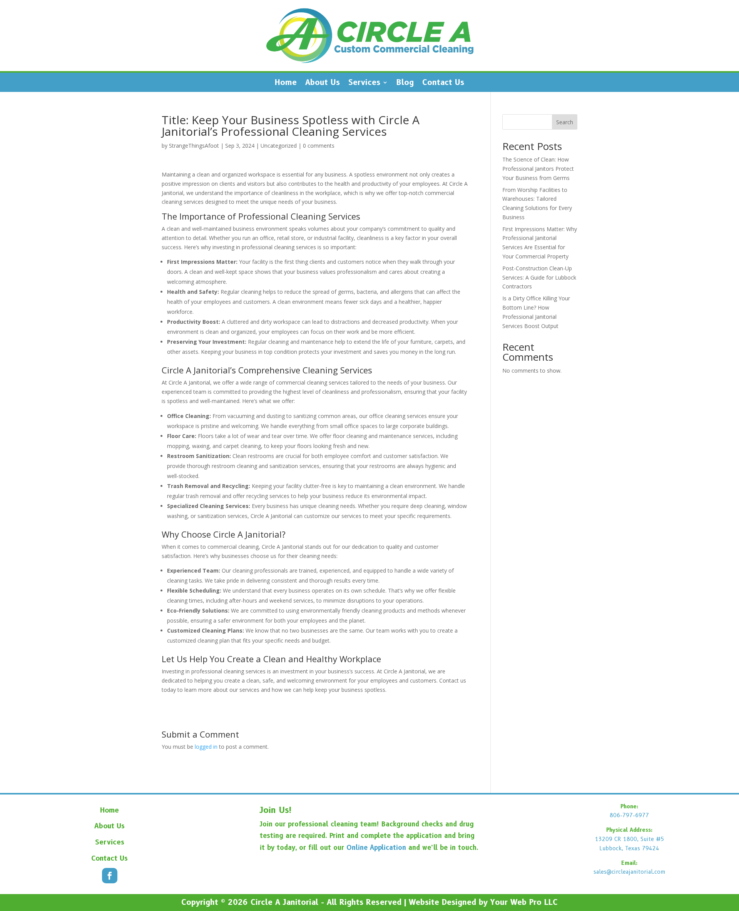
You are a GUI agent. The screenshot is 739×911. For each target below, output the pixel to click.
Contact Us (443, 83)
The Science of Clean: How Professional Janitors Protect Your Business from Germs (538, 169)
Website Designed (442, 902)
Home (286, 83)
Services (364, 83)
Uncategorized (279, 145)
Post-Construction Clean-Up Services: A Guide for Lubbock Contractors (539, 277)
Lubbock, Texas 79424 (629, 848)
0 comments (318, 145)
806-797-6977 (629, 815)
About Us (322, 83)
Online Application (376, 847)
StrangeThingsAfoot (194, 145)
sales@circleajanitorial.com (629, 871)
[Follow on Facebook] (109, 875)
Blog (405, 83)
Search (564, 122)
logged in (206, 746)
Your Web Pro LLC (524, 902)
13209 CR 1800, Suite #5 (629, 839)
